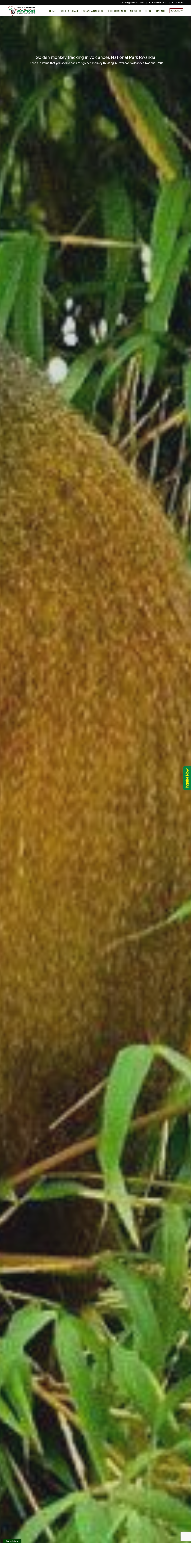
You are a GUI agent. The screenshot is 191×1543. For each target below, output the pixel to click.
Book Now (176, 10)
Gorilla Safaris (69, 11)
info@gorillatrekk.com (134, 2)
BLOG (148, 11)
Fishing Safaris (116, 11)
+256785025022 (159, 2)
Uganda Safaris (93, 11)
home (52, 11)
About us (135, 11)
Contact (160, 11)
